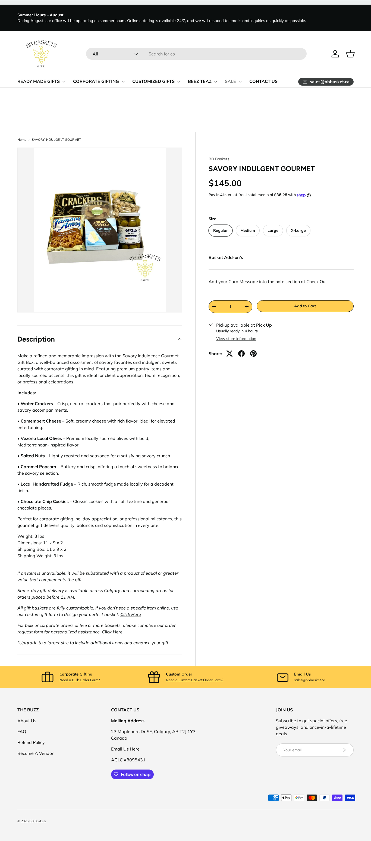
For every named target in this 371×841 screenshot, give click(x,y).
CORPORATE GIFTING (96, 82)
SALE (230, 82)
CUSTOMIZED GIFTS (153, 82)
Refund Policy (31, 742)
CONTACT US (263, 82)
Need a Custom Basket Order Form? (194, 680)
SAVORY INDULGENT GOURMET (56, 139)
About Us (26, 720)
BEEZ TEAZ (200, 82)
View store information (236, 338)
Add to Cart (305, 306)
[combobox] (196, 54)
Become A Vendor (35, 753)
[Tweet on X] (229, 353)
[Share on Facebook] (241, 353)
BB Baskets (219, 159)
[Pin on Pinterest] (253, 353)
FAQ (21, 731)
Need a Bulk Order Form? (79, 680)
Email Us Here (125, 749)
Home (22, 139)
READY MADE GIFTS (38, 82)
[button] (350, 54)
